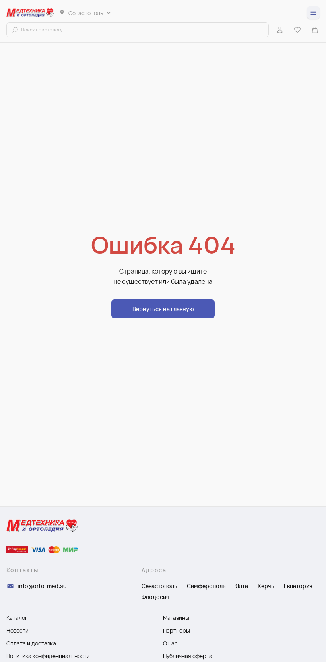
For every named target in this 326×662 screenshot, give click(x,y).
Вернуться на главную (163, 309)
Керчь (266, 586)
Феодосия (155, 597)
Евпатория (298, 586)
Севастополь (159, 586)
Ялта (241, 586)
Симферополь (206, 586)
